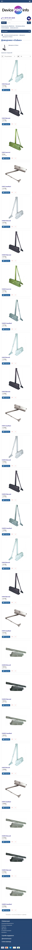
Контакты (4, 932)
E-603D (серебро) (7, 528)
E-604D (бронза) (6, 699)
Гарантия (4, 927)
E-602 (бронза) (6, 118)
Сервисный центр (14, 27)
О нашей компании (6, 930)
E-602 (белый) (6, 84)
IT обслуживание (5, 27)
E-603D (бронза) (6, 494)
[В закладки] (12, 90)
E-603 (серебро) (6, 425)
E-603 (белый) (6, 357)
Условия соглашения (7, 925)
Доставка (4, 928)
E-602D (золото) (6, 289)
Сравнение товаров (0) (6, 52)
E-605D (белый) (6, 836)
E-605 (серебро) (6, 801)
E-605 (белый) (6, 767)
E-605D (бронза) (6, 870)
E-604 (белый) (6, 562)
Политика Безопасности (8, 923)
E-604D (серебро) (7, 733)
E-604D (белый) (6, 665)
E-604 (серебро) (6, 630)
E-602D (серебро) (7, 323)
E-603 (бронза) (6, 391)
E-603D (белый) (6, 460)
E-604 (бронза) (6, 596)
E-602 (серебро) (6, 186)
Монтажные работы (20, 26)
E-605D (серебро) (7, 904)
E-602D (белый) (6, 220)
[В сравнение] (15, 90)
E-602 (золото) (6, 152)
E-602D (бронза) (6, 255)
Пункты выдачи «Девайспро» (7, 26)
